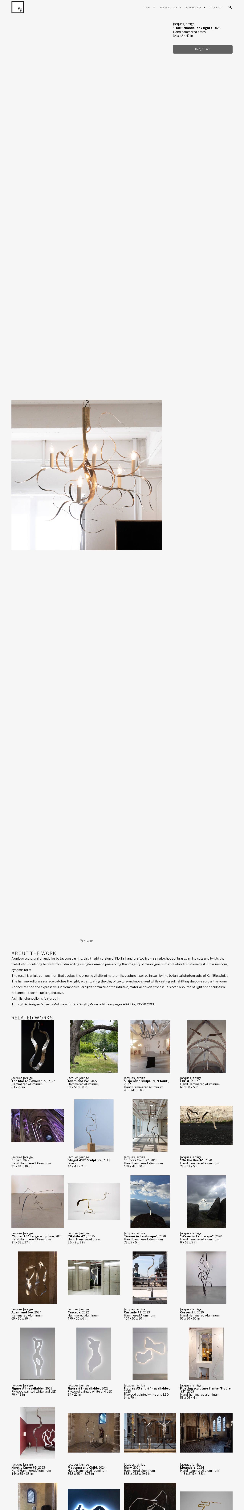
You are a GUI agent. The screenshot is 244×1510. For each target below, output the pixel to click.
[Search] (230, 7)
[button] (150, 7)
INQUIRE (203, 49)
